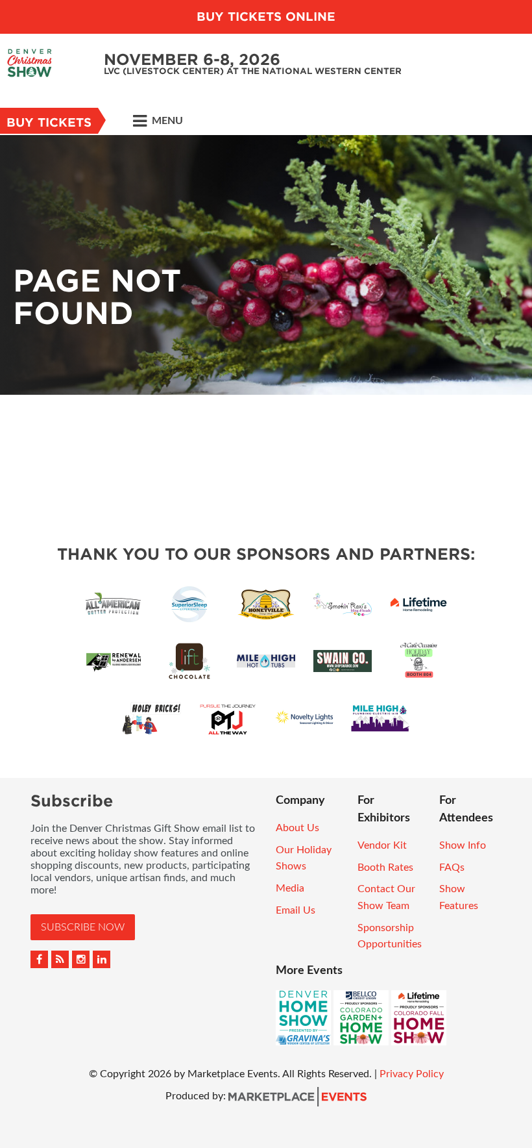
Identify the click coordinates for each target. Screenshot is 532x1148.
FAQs (452, 867)
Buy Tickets (48, 122)
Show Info (462, 845)
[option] (266, 265)
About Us (297, 828)
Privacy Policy (412, 1074)
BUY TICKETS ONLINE (266, 16)
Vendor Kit (382, 845)
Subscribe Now (83, 927)
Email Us (295, 910)
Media (290, 888)
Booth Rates (385, 867)
